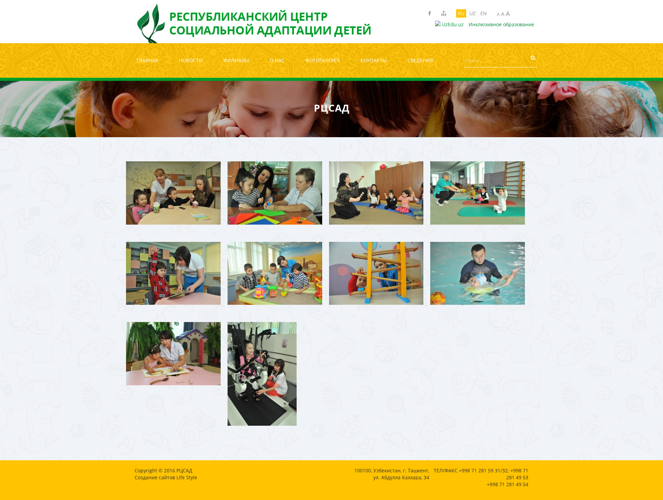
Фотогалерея (322, 60)
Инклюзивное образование (501, 24)
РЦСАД (184, 470)
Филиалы (236, 60)
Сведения (420, 60)
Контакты (374, 60)
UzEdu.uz (452, 24)
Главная (147, 60)
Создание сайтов (155, 477)
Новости (191, 60)
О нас (277, 60)
